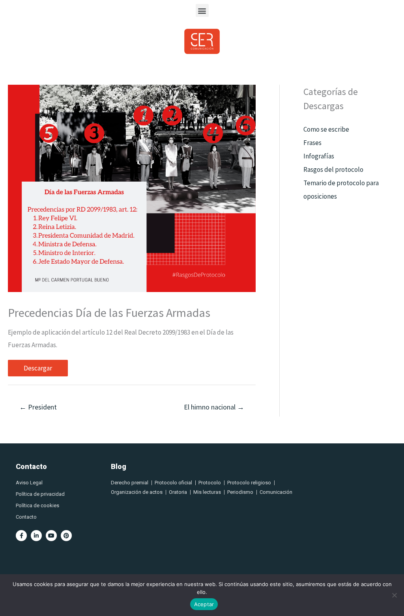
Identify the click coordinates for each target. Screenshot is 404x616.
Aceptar (204, 604)
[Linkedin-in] (36, 535)
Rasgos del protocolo (333, 169)
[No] (394, 595)
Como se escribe (326, 129)
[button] (202, 10)
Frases (312, 142)
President (38, 406)
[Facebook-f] (21, 535)
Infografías (318, 156)
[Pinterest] (66, 535)
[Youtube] (51, 535)
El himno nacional (214, 406)
